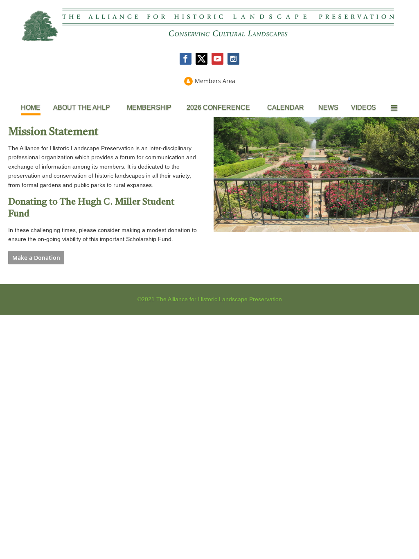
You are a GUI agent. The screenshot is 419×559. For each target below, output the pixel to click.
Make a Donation (36, 257)
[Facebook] (185, 59)
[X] (201, 59)
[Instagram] (233, 59)
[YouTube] (217, 59)
